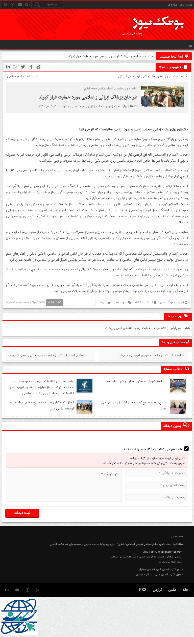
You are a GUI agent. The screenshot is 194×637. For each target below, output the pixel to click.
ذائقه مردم (160, 328)
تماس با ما (186, 4)
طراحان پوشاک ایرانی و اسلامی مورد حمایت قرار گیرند (87, 97)
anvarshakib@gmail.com (167, 552)
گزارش (122, 77)
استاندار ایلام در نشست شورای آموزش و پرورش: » (151, 355)
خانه (185, 590)
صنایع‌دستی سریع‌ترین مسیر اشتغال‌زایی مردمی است (134, 406)
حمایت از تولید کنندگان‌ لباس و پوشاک (127, 328)
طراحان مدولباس (180, 328)
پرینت (103, 302)
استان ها (158, 77)
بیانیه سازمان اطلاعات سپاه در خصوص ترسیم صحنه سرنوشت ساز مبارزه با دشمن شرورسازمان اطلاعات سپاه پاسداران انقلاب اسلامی (41, 387)
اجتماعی (148, 56)
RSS (143, 590)
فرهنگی (135, 77)
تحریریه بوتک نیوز (172, 302)
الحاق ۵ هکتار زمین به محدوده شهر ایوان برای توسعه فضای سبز (42, 406)
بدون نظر (120, 302)
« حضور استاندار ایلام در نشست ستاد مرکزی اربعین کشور (46, 355)
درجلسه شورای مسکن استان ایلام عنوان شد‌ (136, 381)
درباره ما (172, 4)
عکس (172, 590)
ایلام (146, 77)
